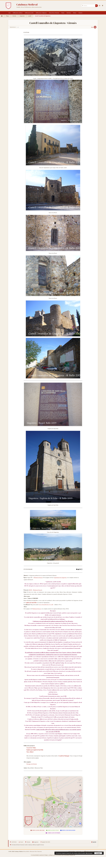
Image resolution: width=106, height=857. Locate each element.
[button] (46, 811)
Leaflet (70, 826)
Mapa (7, 16)
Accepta (98, 853)
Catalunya (30, 844)
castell (29, 16)
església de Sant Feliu (31, 602)
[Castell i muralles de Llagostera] (53, 57)
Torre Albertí (30, 752)
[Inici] (2, 15)
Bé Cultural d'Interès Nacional (18, 844)
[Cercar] (96, 5)
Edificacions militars (18, 12)
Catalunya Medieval (27, 4)
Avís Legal (78, 851)
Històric (80, 12)
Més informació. (89, 853)
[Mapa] (102, 5)
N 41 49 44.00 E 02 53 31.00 (46, 604)
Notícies (69, 12)
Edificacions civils (29, 12)
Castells (26, 844)
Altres (74, 12)
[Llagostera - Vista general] (53, 547)
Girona (42, 844)
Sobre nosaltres (72, 851)
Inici (9, 12)
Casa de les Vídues (31, 748)
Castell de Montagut (64, 756)
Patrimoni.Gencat (38, 577)
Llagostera (22, 16)
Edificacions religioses (41, 12)
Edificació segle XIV (37, 844)
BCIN (30, 590)
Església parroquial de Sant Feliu (35, 750)
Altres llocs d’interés (54, 12)
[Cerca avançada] (99, 5)
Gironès (14, 16)
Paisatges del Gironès (32, 764)
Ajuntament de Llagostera (60, 577)
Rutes (63, 12)
